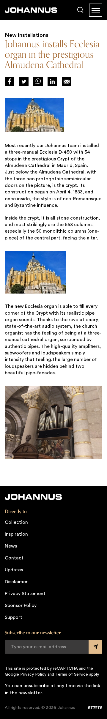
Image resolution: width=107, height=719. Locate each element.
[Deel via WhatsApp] (38, 81)
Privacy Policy (34, 674)
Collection (16, 522)
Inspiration (16, 534)
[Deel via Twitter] (24, 81)
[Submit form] (95, 647)
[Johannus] (31, 10)
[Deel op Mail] (66, 81)
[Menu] (95, 10)
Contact (14, 558)
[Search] (80, 10)
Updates (14, 569)
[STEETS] (95, 707)
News (11, 546)
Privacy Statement (25, 593)
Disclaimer (16, 581)
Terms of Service (72, 674)
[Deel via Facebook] (9, 81)
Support (13, 617)
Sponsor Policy (21, 605)
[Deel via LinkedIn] (52, 81)
